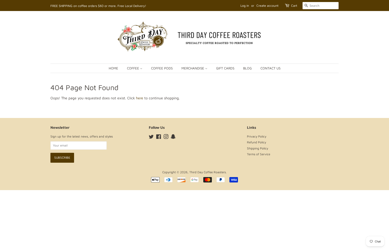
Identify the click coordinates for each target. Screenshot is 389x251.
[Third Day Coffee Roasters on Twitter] (151, 137)
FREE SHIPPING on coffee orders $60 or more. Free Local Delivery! (98, 6)
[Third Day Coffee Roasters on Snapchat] (173, 137)
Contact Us (270, 68)
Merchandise (193, 68)
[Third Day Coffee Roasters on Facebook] (158, 137)
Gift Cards (225, 68)
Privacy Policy (256, 136)
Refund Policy (256, 142)
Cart (294, 5)
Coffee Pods (162, 68)
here (139, 98)
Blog (247, 68)
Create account (267, 5)
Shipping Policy (257, 148)
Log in (244, 5)
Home (113, 68)
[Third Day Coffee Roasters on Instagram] (165, 137)
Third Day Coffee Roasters (207, 172)
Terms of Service (258, 154)
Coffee (133, 68)
